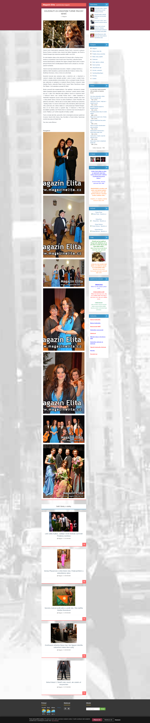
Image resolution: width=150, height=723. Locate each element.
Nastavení (117, 719)
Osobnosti (94, 59)
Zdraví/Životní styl (96, 67)
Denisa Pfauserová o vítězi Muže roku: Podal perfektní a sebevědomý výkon (101, 36)
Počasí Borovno (99, 229)
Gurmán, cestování (97, 70)
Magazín (64, 16)
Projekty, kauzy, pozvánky (98, 54)
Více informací (55, 720)
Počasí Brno (99, 219)
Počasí (59, 707)
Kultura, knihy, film (96, 51)
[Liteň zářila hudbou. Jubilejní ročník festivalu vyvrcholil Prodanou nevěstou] (92, 159)
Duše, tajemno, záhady (98, 62)
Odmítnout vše (108, 719)
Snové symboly (96, 64)
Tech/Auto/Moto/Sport (97, 73)
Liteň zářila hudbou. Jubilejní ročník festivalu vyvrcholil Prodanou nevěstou (101, 10)
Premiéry (94, 75)
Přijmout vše (97, 719)
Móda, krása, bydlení (97, 56)
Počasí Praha (98, 212)
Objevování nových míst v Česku (98, 117)
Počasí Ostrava (99, 224)
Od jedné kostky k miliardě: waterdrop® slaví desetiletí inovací (100, 16)
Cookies (94, 78)
